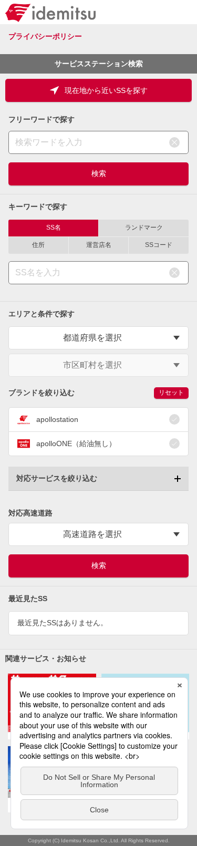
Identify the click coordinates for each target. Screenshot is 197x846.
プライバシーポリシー (45, 36)
